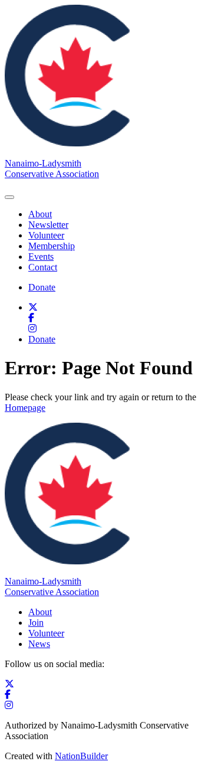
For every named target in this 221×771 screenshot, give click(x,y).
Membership (51, 246)
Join (36, 623)
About (40, 214)
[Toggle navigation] (9, 197)
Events (41, 256)
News (39, 644)
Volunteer (46, 235)
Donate (41, 287)
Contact (42, 267)
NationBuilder (81, 756)
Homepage (25, 408)
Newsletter (48, 225)
